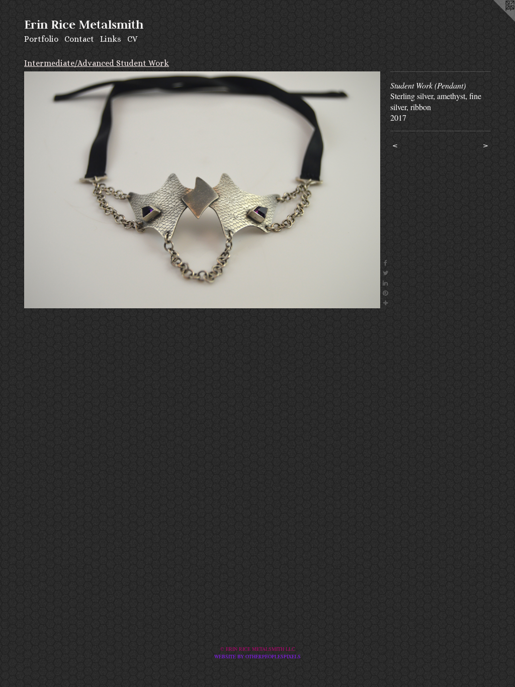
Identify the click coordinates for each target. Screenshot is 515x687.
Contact (79, 39)
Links (110, 39)
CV (132, 39)
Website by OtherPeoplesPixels (257, 656)
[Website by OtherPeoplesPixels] (495, 20)
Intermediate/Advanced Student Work (96, 63)
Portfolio (41, 39)
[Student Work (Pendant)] (202, 189)
